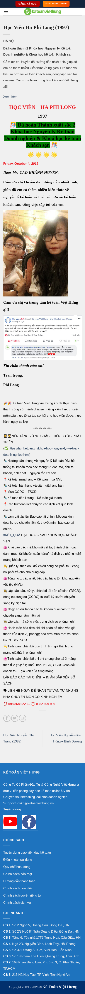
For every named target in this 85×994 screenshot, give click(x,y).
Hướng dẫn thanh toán (19, 881)
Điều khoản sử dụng (17, 859)
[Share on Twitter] (14, 718)
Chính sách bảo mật (17, 874)
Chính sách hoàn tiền (18, 888)
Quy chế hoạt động (16, 867)
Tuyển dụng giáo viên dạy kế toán (27, 852)
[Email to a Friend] (22, 718)
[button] (5, 13)
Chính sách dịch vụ (17, 902)
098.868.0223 (17, 704)
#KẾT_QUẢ (11, 535)
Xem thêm (10, 96)
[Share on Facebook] (6, 718)
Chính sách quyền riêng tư (22, 895)
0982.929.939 (45, 704)
